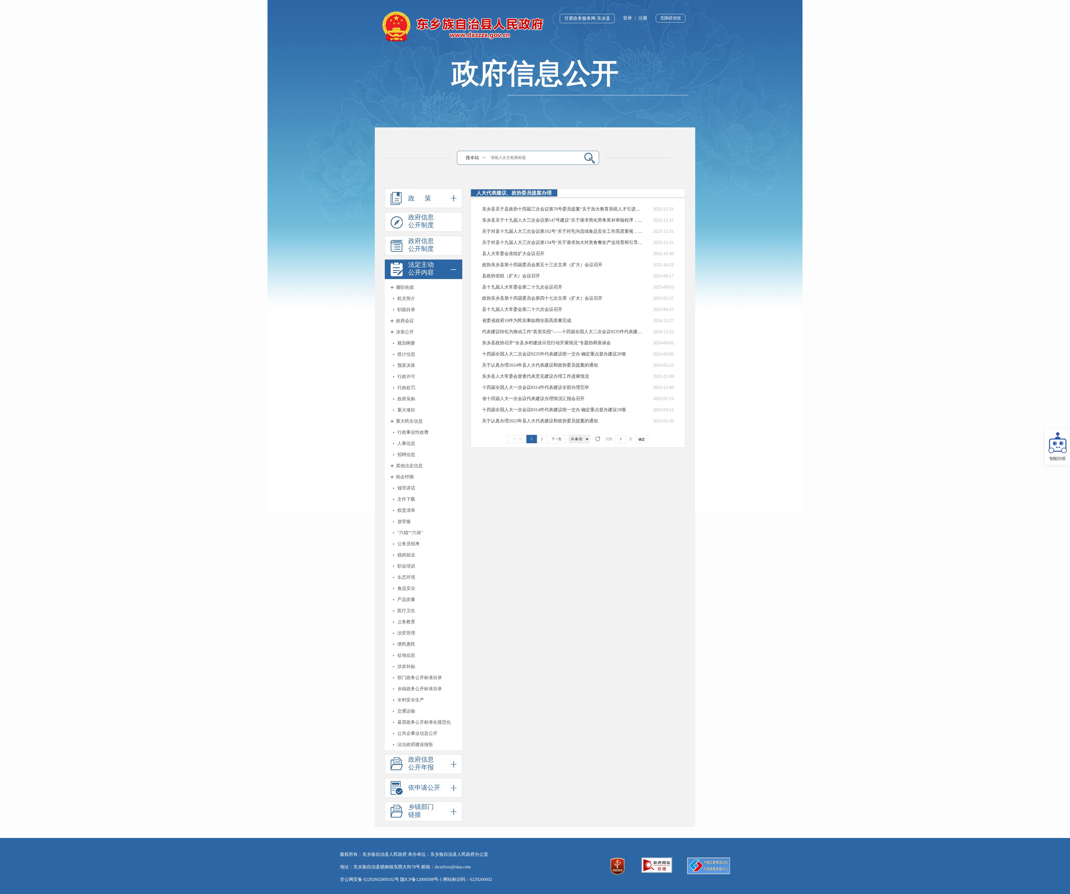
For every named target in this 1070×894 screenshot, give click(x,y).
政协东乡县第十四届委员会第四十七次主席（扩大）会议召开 (542, 298)
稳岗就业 (406, 555)
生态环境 (406, 577)
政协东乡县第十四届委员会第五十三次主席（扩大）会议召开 (542, 264)
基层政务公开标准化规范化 (424, 722)
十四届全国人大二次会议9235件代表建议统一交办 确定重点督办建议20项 (554, 354)
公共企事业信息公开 (417, 733)
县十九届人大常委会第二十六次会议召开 (522, 309)
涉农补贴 (406, 666)
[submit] (587, 158)
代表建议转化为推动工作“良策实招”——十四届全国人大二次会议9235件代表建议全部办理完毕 (562, 331)
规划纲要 (406, 343)
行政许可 (406, 376)
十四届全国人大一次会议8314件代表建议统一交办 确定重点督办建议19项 (554, 409)
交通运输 (406, 711)
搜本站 (472, 157)
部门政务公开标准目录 (419, 677)
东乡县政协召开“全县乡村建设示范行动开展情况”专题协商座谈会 (546, 342)
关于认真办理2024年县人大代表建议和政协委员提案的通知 (540, 365)
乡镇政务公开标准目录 (419, 688)
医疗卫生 (406, 610)
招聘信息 (406, 454)
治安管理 (406, 633)
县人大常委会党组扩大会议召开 (513, 253)
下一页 (556, 439)
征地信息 (406, 655)
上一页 (517, 439)
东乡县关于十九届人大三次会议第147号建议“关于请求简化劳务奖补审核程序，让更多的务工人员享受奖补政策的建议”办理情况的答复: (562, 220)
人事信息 (406, 443)
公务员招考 (408, 543)
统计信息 (406, 354)
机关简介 (406, 298)
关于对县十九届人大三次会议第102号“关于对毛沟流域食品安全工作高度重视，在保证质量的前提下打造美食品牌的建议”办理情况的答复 (562, 231)
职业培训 (406, 566)
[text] (534, 157)
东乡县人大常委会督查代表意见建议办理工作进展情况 (535, 376)
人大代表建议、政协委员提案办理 (514, 193)
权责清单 (406, 510)
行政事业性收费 (413, 432)
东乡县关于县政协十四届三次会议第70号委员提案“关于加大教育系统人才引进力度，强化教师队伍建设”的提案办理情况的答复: (562, 209)
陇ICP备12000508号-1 (421, 879)
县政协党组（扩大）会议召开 (511, 275)
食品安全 (406, 588)
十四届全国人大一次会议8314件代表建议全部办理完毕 (535, 387)
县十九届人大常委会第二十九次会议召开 (522, 287)
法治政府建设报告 (415, 744)
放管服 (404, 521)
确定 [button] (641, 439)
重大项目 (406, 410)
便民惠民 (406, 644)
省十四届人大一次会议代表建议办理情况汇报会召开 (533, 398)
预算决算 (406, 365)
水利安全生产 (410, 699)
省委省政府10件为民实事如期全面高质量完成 (526, 320)
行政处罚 (406, 387)
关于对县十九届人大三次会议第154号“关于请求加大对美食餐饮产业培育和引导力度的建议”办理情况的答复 (562, 242)
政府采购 (406, 398)
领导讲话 (406, 488)
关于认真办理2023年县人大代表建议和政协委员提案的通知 (540, 420)
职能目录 (406, 309)
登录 (627, 18)
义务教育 (406, 621)
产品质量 (406, 599)
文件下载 (406, 499)
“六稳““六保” (410, 532)
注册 (642, 18)
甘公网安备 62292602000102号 (369, 879)
